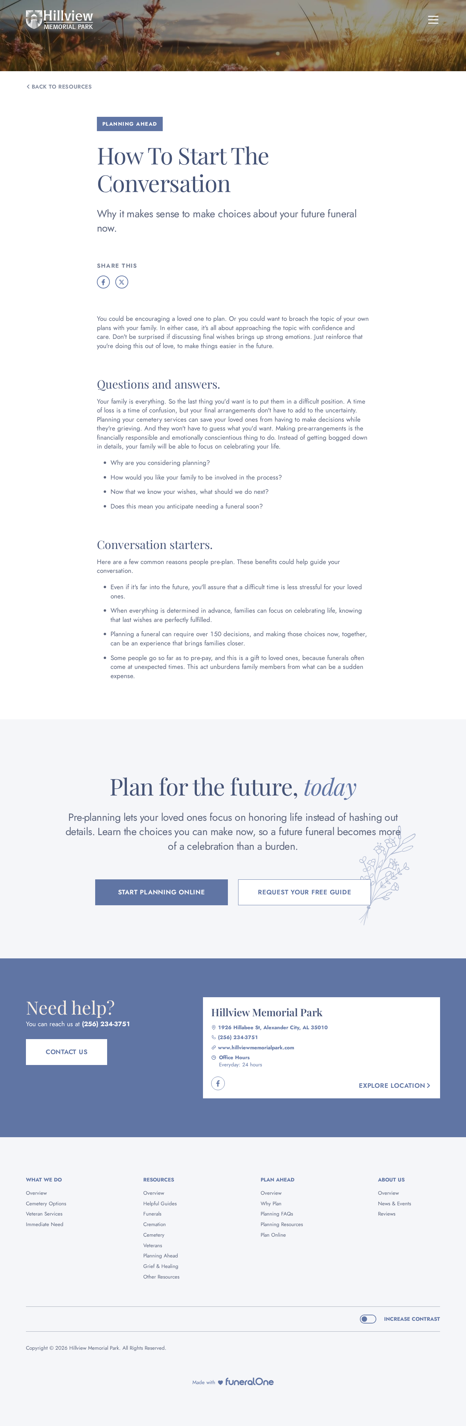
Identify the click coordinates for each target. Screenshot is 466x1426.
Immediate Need (44, 1224)
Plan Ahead (277, 1180)
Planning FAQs (277, 1214)
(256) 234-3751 (106, 1024)
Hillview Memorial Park (266, 1012)
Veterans (152, 1245)
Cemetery (153, 1235)
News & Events (394, 1203)
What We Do (44, 1180)
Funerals (152, 1214)
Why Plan (271, 1203)
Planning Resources (282, 1224)
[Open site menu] (433, 20)
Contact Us (67, 1051)
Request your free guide (304, 892)
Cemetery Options (46, 1203)
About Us (391, 1180)
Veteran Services (44, 1214)
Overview (36, 1193)
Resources (158, 1180)
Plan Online (273, 1235)
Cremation (154, 1224)
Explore (392, 1085)
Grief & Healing (160, 1266)
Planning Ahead (160, 1255)
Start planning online (161, 892)
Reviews (386, 1214)
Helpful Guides (160, 1203)
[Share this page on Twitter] (121, 282)
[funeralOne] (249, 1381)
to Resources (62, 87)
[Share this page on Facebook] (103, 282)
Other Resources (161, 1277)
